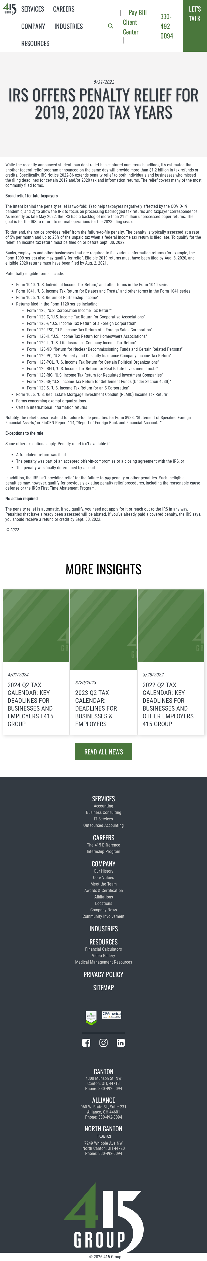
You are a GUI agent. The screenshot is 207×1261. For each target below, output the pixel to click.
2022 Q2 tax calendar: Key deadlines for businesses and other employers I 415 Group (170, 704)
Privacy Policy (103, 974)
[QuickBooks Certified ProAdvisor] (91, 1019)
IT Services (103, 818)
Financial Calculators (103, 949)
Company (33, 26)
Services (32, 8)
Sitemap (103, 987)
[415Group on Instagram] (103, 1044)
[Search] (110, 26)
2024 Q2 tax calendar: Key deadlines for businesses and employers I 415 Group (30, 704)
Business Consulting (103, 812)
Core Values (103, 877)
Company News (103, 909)
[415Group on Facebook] (86, 1044)
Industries (68, 26)
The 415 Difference (103, 845)
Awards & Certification (103, 890)
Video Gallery (103, 955)
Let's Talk (195, 13)
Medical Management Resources (103, 962)
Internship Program (103, 851)
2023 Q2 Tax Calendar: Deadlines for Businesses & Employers (96, 708)
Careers (63, 8)
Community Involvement (103, 916)
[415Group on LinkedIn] (121, 1044)
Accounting (103, 806)
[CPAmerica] (111, 1019)
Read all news (103, 751)
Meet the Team (104, 884)
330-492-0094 (166, 25)
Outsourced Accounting (103, 825)
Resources (35, 43)
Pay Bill (138, 12)
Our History (103, 871)
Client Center (131, 26)
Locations (103, 903)
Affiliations (103, 897)
